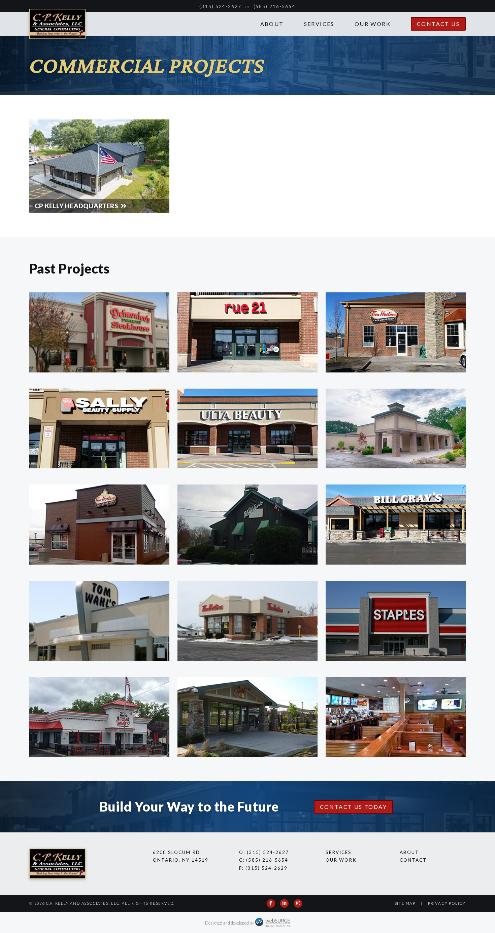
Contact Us (438, 24)
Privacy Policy (447, 903)
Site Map (405, 903)
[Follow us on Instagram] (298, 903)
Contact (413, 860)
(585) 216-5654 (275, 6)
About (272, 24)
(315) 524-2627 (220, 6)
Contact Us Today (353, 806)
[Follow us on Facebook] (270, 903)
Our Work (373, 24)
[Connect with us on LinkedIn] (284, 903)
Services (319, 24)
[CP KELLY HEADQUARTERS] (99, 165)
